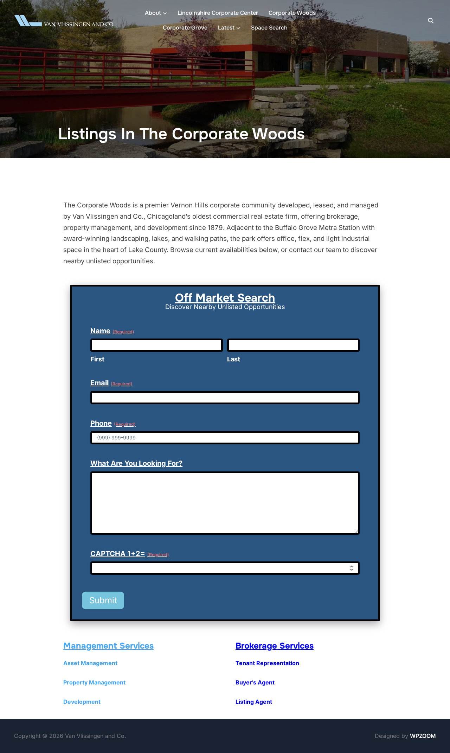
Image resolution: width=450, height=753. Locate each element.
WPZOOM (423, 735)
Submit (103, 600)
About (153, 13)
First (97, 359)
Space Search (269, 27)
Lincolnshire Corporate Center (218, 13)
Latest (226, 27)
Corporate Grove (185, 27)
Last (233, 359)
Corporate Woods (292, 13)
